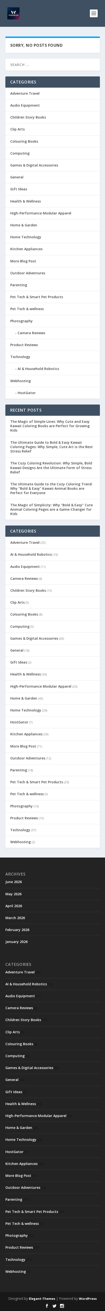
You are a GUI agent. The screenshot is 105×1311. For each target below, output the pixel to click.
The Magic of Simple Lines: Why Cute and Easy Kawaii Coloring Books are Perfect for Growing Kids (50, 426)
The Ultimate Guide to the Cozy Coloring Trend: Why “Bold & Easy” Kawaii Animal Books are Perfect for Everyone (51, 488)
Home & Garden (23, 225)
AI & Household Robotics (38, 368)
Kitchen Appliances (26, 249)
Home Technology (25, 237)
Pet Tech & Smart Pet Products (36, 297)
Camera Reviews (31, 333)
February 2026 (17, 929)
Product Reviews (24, 344)
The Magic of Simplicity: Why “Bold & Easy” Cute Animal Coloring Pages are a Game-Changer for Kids (51, 509)
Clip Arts (17, 129)
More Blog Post (23, 261)
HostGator (27, 392)
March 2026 (15, 917)
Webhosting (20, 381)
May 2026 (13, 894)
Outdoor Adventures (27, 273)
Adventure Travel (25, 93)
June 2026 (13, 881)
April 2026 (13, 906)
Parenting (18, 285)
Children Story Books (28, 117)
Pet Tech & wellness (27, 308)
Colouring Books (24, 141)
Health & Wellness (25, 201)
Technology (20, 356)
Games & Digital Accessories (34, 165)
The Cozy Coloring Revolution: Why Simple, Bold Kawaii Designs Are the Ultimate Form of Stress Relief (51, 467)
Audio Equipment (25, 105)
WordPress (88, 1298)
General (16, 177)
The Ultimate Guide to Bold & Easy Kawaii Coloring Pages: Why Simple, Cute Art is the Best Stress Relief (51, 446)
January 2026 (16, 941)
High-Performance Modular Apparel (40, 213)
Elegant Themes (42, 1298)
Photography (21, 321)
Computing (20, 153)
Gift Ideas (18, 189)
